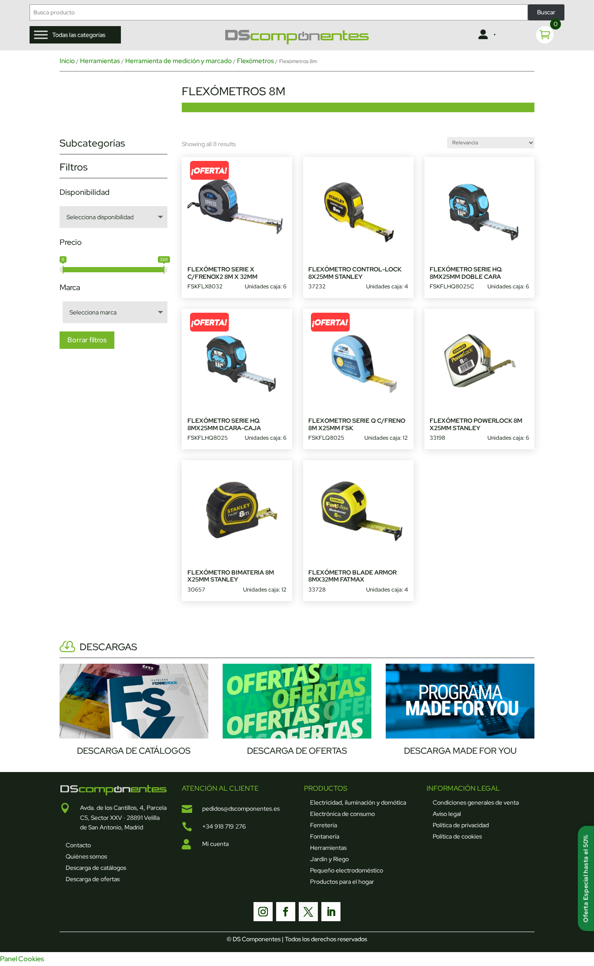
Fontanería (324, 836)
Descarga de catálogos (96, 868)
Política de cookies (457, 836)
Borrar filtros (87, 339)
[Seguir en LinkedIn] (330, 911)
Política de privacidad (461, 825)
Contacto (78, 845)
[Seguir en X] (308, 911)
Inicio (67, 61)
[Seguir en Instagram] (263, 911)
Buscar (546, 12)
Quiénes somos (86, 856)
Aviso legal (447, 814)
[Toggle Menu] (41, 35)
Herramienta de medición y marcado (178, 61)
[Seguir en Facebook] (285, 911)
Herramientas (100, 61)
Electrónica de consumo (342, 814)
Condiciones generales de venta (476, 802)
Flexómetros (255, 61)
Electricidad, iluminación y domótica (358, 802)
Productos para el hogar (342, 882)
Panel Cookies (22, 958)
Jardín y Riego (329, 859)
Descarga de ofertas (93, 879)
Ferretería (323, 825)
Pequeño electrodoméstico (346, 870)
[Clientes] (486, 34)
